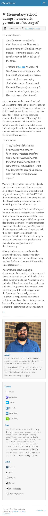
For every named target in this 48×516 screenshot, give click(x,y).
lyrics (13, 441)
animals (25, 429)
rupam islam (23, 450)
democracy (33, 435)
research (14, 450)
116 (21, 66)
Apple (7, 429)
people (35, 444)
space (15, 453)
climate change (28, 432)
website (20, 456)
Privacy (12, 483)
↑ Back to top (41, 510)
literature (8, 441)
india (39, 439)
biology (9, 431)
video (13, 455)
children (37, 28)
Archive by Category (16, 493)
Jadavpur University (29, 372)
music (32, 441)
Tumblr (12, 467)
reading (7, 450)
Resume (12, 477)
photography (8, 446)
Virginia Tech (14, 372)
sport (21, 453)
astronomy (34, 429)
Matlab (18, 429)
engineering (27, 437)
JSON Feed (13, 418)
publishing (35, 446)
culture (15, 435)
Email (11, 472)
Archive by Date (15, 488)
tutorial (7, 456)
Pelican (15, 511)
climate (21, 432)
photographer (17, 367)
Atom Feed (13, 413)
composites (37, 432)
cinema (16, 432)
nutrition (19, 444)
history (34, 439)
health (8, 439)
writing (27, 455)
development (11, 437)
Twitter (11, 402)
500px (11, 392)
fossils (35, 437)
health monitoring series (22, 439)
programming (25, 446)
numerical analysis (10, 444)
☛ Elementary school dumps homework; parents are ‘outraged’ (20, 18)
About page (26, 375)
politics (15, 446)
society (9, 453)
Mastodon (13, 397)
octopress (27, 444)
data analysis (23, 434)
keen (21, 369)
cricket (26, 369)
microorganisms (23, 441)
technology (30, 452)
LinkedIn (12, 408)
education (29, 28)
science (34, 449)
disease (19, 437)
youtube (35, 456)
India (12, 429)
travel (38, 453)
